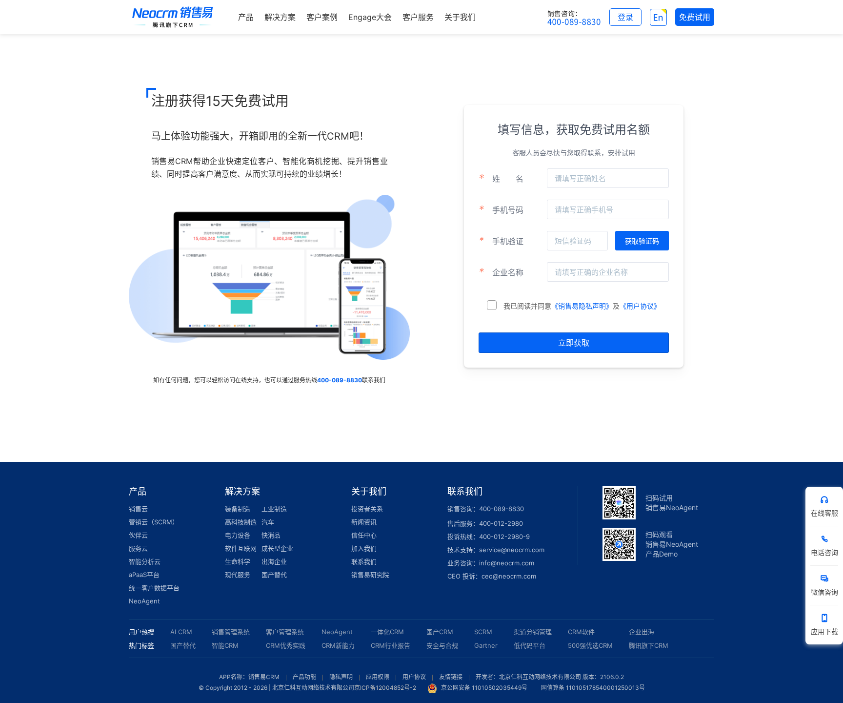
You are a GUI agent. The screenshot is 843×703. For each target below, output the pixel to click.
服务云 (138, 548)
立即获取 (573, 343)
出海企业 (274, 561)
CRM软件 (581, 632)
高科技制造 (241, 522)
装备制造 (237, 509)
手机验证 (501, 240)
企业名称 (501, 272)
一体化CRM (387, 632)
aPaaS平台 (144, 575)
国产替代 (274, 575)
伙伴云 (138, 535)
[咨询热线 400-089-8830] (574, 17)
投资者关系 (367, 509)
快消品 (271, 535)
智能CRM (225, 645)
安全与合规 (442, 645)
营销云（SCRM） (154, 522)
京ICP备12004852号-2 (385, 687)
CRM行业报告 (390, 645)
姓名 (501, 178)
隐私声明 (341, 677)
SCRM (483, 632)
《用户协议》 (640, 306)
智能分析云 (145, 561)
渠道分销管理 (533, 632)
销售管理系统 (231, 632)
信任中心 (364, 535)
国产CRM (439, 632)
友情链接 (450, 677)
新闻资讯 (364, 522)
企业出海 (641, 632)
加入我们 (364, 548)
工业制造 (274, 509)
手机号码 (501, 209)
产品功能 (304, 677)
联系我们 (364, 561)
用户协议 (414, 677)
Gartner (486, 645)
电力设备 (237, 535)
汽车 (267, 522)
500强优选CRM (590, 645)
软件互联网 (241, 548)
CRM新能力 (338, 645)
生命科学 (237, 561)
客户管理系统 (285, 632)
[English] (658, 17)
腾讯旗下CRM (648, 645)
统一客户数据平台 (154, 588)
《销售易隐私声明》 (582, 306)
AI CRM (181, 632)
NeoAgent (144, 601)
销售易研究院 (370, 575)
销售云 (138, 509)
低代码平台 (529, 645)
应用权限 (377, 677)
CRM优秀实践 (285, 645)
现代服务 (237, 575)
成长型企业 (277, 548)
